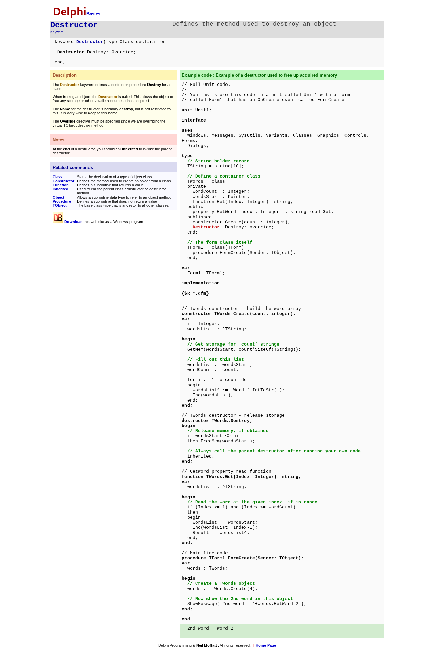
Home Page (266, 645)
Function (61, 185)
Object (58, 197)
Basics (93, 13)
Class (57, 177)
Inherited (60, 189)
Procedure (62, 201)
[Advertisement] (109, 275)
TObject (60, 205)
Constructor (63, 181)
